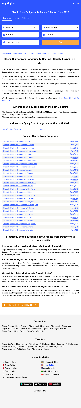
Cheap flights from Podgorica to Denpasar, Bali (20, 205)
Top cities (40, 339)
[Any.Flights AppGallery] (54, 385)
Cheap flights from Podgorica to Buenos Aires (20, 164)
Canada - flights (10, 362)
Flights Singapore (8, 349)
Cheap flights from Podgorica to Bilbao (17, 192)
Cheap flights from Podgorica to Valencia (18, 208)
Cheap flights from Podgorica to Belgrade (18, 145)
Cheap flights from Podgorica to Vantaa (18, 173)
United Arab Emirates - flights (16, 377)
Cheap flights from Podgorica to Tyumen (18, 214)
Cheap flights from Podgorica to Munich (18, 186)
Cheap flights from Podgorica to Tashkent (18, 148)
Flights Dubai (7, 347)
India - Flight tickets (50, 371)
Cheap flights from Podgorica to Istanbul (18, 230)
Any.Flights (8, 3)
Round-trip (7, 18)
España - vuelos (11, 368)
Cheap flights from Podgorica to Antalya (18, 227)
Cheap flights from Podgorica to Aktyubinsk (19, 224)
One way (16, 18)
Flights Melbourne (46, 347)
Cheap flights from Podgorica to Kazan (17, 217)
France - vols (10, 371)
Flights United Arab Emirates (30, 329)
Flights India (44, 326)
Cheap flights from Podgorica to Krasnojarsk (19, 167)
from (74, 142)
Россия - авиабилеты (51, 374)
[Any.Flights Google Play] (26, 385)
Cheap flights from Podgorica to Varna (17, 154)
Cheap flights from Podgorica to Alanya (17, 170)
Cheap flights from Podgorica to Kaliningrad (19, 195)
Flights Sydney (32, 347)
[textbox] (20, 27)
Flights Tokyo (59, 347)
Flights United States (10, 329)
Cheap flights (10, 365)
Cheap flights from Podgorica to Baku (17, 142)
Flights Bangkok (72, 344)
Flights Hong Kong (23, 349)
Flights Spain (55, 326)
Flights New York (8, 344)
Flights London (21, 344)
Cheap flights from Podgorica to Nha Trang (19, 189)
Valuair (42, 129)
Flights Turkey (7, 331)
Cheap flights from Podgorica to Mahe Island (19, 161)
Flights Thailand (60, 329)
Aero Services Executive (12, 129)
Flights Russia (48, 329)
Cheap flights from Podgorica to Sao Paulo (19, 198)
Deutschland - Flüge (50, 362)
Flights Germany (21, 326)
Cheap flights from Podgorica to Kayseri (18, 211)
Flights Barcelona (57, 344)
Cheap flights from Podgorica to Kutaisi (17, 176)
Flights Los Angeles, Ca (40, 349)
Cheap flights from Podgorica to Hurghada (18, 202)
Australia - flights (49, 368)
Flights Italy (66, 326)
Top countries (39, 321)
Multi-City (25, 18)
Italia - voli (9, 374)
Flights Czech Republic (35, 331)
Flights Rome (45, 344)
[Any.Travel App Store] (40, 385)
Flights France (19, 331)
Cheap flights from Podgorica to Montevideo (19, 183)
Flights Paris (33, 344)
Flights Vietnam (8, 326)
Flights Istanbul (19, 347)
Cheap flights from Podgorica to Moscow (18, 221)
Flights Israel (34, 326)
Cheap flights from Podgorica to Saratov (18, 157)
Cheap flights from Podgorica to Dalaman (18, 180)
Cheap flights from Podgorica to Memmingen (19, 151)
